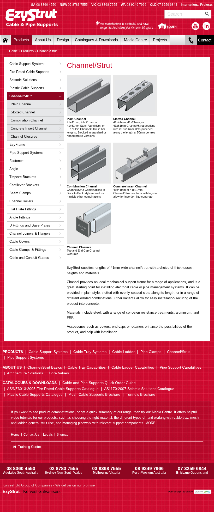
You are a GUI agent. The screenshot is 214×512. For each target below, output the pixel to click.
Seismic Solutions (23, 80)
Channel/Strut (20, 96)
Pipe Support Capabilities (180, 367)
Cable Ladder (123, 352)
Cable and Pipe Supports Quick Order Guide (99, 383)
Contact (204, 40)
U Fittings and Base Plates (29, 225)
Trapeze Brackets (22, 177)
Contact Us (31, 434)
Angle (13, 169)
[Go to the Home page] (5, 40)
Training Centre (29, 447)
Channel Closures (24, 136)
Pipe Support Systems (26, 153)
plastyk (199, 491)
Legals (48, 434)
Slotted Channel (23, 112)
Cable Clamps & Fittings (27, 250)
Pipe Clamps (150, 352)
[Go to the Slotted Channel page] (135, 95)
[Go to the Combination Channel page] (89, 163)
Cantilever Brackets (24, 185)
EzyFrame (17, 145)
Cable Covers (19, 241)
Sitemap (62, 434)
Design (63, 40)
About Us (43, 40)
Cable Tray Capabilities (87, 367)
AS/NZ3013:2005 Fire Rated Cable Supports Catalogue (53, 389)
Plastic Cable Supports (26, 88)
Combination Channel (27, 120)
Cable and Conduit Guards (29, 258)
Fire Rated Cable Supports (29, 72)
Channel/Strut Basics (44, 367)
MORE (150, 423)
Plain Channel (21, 104)
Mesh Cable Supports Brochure (94, 394)
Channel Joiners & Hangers (30, 233)
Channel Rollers (21, 201)
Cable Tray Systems (89, 352)
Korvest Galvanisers (42, 491)
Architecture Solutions (25, 373)
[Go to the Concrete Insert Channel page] (135, 163)
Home (13, 51)
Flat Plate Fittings (22, 209)
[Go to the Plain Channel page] (89, 95)
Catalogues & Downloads (96, 40)
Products (21, 40)
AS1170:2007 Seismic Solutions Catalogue (139, 389)
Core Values (59, 373)
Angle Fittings (19, 217)
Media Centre (135, 40)
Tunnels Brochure (140, 394)
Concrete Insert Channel (29, 128)
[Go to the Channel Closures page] (89, 223)
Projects (160, 40)
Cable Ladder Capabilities (132, 367)
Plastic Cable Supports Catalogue (35, 394)
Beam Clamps (20, 193)
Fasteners (17, 161)
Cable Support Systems (27, 64)
